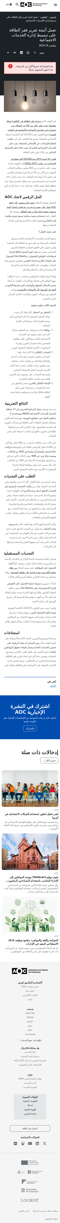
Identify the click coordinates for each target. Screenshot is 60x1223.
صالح (30, 1026)
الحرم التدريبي (30, 1083)
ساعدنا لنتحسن (30, 1113)
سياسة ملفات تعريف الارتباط (45, 1211)
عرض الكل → (49, 760)
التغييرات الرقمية (30, 1101)
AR (7, 4)
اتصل (30, 999)
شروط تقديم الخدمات (30, 1056)
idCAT (30, 1021)
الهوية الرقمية (30, 1109)
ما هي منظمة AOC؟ (30, 986)
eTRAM (30, 1017)
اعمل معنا (30, 991)
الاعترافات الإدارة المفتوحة (30, 1064)
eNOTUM (30, 1013)
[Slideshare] (23, 1143)
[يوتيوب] (30, 1143)
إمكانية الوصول (51, 1218)
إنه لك (30, 1105)
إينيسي (53, 17)
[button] (55, 4)
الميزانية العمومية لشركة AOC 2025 (30, 1060)
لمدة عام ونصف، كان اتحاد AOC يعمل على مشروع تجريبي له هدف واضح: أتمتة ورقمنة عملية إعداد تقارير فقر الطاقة (31, 207)
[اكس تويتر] (44, 1143)
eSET (30, 1030)
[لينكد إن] (37, 1143)
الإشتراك (30, 728)
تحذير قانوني (23, 1211)
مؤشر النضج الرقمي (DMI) (30, 1078)
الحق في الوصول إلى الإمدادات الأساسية (37, 289)
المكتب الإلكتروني (30, 995)
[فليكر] (15, 1143)
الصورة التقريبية (30, 1087)
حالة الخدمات (30, 1052)
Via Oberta (30, 1034)
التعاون (43, 17)
